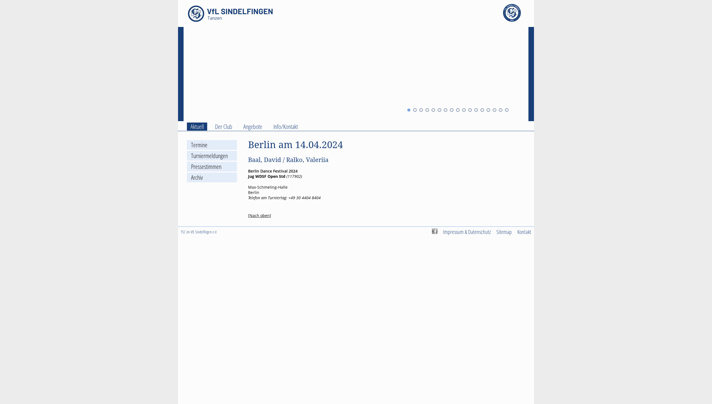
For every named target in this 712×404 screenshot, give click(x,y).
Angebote (252, 127)
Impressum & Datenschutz (467, 232)
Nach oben (259, 215)
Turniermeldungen (209, 156)
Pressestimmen (206, 167)
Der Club (223, 127)
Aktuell (197, 127)
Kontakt (524, 232)
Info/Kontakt (285, 127)
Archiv (197, 177)
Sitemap (504, 232)
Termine (199, 145)
